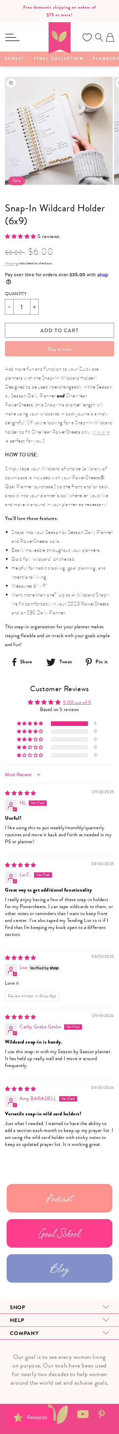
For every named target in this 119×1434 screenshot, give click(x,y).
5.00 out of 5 (77, 702)
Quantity (15, 294)
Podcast (59, 1198)
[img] (20, 793)
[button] (12, 37)
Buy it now (59, 349)
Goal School (60, 1233)
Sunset (14, 59)
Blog (59, 1268)
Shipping (11, 263)
